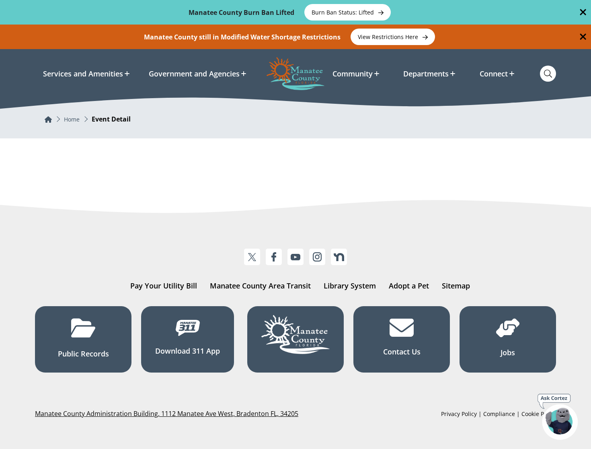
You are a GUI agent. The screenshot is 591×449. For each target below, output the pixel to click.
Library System (350, 285)
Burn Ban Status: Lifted (344, 12)
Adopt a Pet (409, 285)
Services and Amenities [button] (83, 73)
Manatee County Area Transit (260, 285)
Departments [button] (426, 73)
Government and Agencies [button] (194, 73)
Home (72, 119)
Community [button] (352, 73)
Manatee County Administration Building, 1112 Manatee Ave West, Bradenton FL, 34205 (166, 413)
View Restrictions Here (389, 37)
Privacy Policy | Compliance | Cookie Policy (498, 414)
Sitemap (456, 285)
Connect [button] (494, 73)
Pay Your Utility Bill (163, 285)
